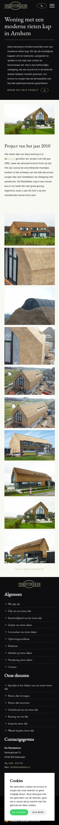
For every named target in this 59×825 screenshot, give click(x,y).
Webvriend (35, 821)
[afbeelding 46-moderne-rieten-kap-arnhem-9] (30, 307)
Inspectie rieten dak (17, 723)
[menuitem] (51, 5)
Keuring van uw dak (18, 716)
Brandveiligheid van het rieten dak (25, 618)
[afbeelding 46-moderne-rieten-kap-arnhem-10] (30, 347)
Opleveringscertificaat (19, 639)
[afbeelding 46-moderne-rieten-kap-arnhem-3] (30, 446)
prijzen (11, 158)
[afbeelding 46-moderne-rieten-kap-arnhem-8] (30, 267)
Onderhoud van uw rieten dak (23, 709)
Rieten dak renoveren (19, 702)
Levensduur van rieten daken (22, 632)
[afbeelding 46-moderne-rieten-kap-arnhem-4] (30, 480)
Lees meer (38, 812)
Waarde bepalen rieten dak (21, 730)
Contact (12, 666)
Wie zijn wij (14, 604)
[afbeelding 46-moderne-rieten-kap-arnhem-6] (30, 548)
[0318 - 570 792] (40, 5)
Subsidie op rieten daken (20, 653)
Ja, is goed (19, 812)
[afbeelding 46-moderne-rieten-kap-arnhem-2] (30, 413)
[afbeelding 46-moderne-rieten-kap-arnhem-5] (30, 514)
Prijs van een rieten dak (19, 611)
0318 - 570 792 (16, 763)
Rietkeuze (13, 646)
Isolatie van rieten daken (20, 625)
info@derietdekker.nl (20, 767)
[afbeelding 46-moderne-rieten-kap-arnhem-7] (30, 230)
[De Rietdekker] (24, 5)
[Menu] (51, 5)
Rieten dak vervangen (19, 695)
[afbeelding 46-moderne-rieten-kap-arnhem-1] (30, 382)
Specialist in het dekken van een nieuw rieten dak (28, 687)
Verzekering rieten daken (20, 659)
